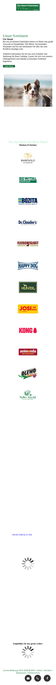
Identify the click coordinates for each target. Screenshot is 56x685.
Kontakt (47, 670)
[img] (28, 7)
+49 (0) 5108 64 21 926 (21, 535)
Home (39, 670)
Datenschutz (34, 673)
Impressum (21, 673)
